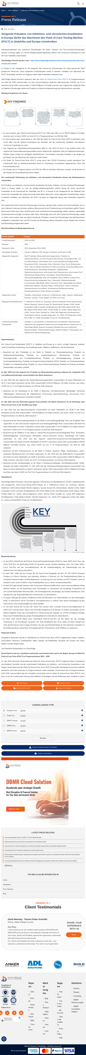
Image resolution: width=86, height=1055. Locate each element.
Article (5, 880)
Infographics (7, 884)
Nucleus (76, 988)
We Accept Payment (19, 1051)
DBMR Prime (11, 726)
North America (31, 1007)
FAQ (60, 1038)
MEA (32, 1020)
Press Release (13, 10)
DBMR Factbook (12, 720)
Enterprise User (12, 710)
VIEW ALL (8, 866)
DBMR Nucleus (12, 731)
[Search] (79, 3)
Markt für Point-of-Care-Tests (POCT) (54, 79)
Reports (76, 992)
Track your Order (59, 1003)
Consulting (77, 996)
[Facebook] (14, 1013)
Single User (10, 715)
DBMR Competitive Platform (75, 1009)
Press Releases (8, 889)
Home (3, 10)
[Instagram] (21, 1013)
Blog (4, 893)
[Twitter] (7, 1013)
